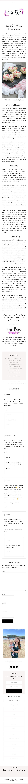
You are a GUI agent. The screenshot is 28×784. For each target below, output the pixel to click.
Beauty (14, 714)
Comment (5, 571)
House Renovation (14, 739)
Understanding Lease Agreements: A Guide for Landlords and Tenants (14, 374)
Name (4, 594)
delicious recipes (7, 181)
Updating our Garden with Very (14, 358)
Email (4, 603)
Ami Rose (14, 12)
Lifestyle (18, 24)
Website (4, 611)
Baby (14, 709)
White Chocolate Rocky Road (14, 100)
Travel (14, 754)
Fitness (10, 24)
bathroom (20, 195)
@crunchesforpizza (8, 273)
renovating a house (11, 191)
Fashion (14, 724)
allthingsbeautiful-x (14, 503)
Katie (5, 394)
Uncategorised (14, 759)
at (4, 396)
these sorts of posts (13, 37)
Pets (14, 749)
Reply (5, 409)
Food (14, 24)
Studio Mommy (14, 780)
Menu (14, 1)
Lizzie (5, 514)
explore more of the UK (9, 214)
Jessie (6, 480)
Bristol (14, 719)
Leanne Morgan (8, 435)
